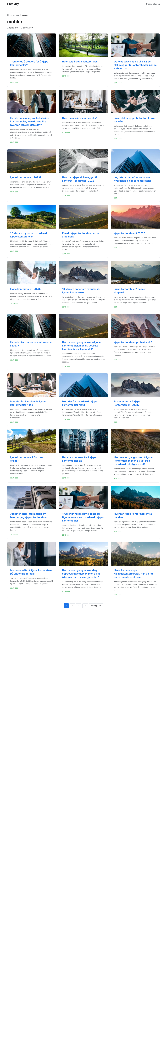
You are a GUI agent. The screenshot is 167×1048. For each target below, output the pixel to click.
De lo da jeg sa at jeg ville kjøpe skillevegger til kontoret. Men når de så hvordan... (135, 65)
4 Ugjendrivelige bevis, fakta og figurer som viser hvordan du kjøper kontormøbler (83, 517)
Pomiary (13, 4)
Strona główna (153, 4)
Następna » (96, 605)
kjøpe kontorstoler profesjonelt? (133, 342)
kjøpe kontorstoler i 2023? (25, 177)
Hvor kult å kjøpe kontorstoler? (80, 61)
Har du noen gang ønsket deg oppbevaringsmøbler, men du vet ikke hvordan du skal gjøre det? (81, 574)
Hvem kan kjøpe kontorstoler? (79, 118)
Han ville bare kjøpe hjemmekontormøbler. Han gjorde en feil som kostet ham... (134, 574)
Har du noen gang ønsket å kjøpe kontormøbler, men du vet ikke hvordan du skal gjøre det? (29, 121)
